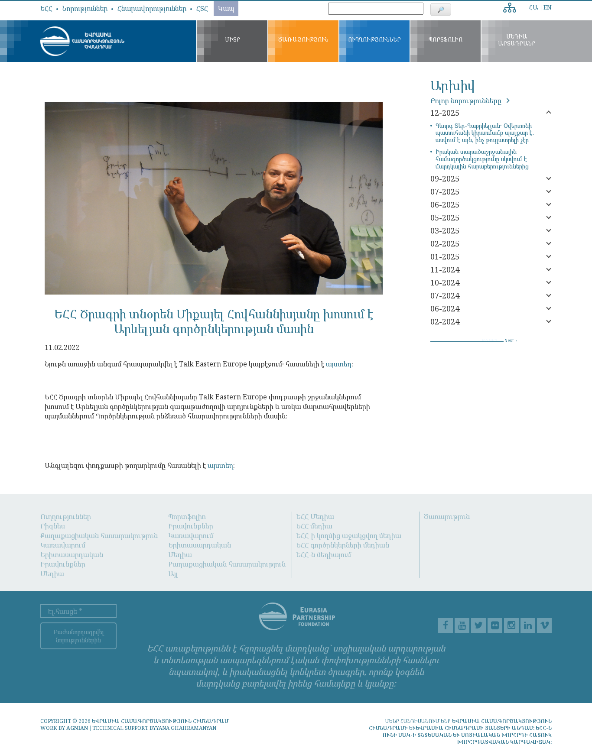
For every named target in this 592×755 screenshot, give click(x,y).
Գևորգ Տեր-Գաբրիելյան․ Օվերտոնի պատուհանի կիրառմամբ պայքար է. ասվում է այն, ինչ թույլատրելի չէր (485, 133)
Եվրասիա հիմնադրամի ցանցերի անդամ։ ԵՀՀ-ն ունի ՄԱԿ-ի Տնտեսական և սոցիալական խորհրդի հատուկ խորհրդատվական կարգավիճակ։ (467, 734)
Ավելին (511, 5)
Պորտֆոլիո (187, 516)
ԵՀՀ (46, 8)
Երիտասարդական (71, 554)
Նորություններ (84, 8)
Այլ (173, 573)
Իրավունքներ (62, 564)
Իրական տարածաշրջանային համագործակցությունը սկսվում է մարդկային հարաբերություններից (482, 159)
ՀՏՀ (202, 8)
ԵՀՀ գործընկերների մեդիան (342, 545)
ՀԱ (533, 7)
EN (547, 7)
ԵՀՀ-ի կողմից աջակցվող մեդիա (348, 535)
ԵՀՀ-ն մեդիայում (323, 554)
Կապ (226, 8)
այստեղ (338, 364)
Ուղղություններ (65, 516)
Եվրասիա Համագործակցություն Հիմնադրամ (160, 721)
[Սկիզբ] (82, 41)
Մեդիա (52, 573)
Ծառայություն (447, 516)
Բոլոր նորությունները (466, 100)
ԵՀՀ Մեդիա (315, 516)
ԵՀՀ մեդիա (314, 526)
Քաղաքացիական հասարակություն (99, 535)
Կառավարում (62, 545)
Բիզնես (52, 526)
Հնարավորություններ (151, 8)
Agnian (77, 728)
